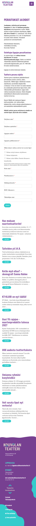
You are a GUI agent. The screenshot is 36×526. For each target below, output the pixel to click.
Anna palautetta (11, 517)
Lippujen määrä (9, 133)
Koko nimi (7, 168)
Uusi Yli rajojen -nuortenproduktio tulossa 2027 (15, 322)
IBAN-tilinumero (9, 190)
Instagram (9, 509)
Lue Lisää (7, 239)
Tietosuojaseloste (10, 499)
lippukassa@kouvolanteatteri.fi (21, 465)
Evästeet (7, 497)
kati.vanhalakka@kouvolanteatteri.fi (15, 478)
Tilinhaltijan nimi (9, 197)
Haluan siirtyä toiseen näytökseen (16, 152)
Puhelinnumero (9, 176)
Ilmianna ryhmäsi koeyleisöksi (11, 376)
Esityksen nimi (9, 119)
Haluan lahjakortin (11, 155)
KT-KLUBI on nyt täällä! (14, 296)
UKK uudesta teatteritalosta (17, 350)
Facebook (9, 505)
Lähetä (7, 205)
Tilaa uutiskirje (11, 513)
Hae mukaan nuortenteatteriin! (11, 222)
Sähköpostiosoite (10, 183)
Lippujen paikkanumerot (12, 141)
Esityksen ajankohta (10, 126)
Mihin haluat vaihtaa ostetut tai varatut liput (17, 149)
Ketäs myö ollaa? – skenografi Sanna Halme (15, 273)
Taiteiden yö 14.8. (11, 248)
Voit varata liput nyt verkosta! (12, 404)
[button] (31, 4)
